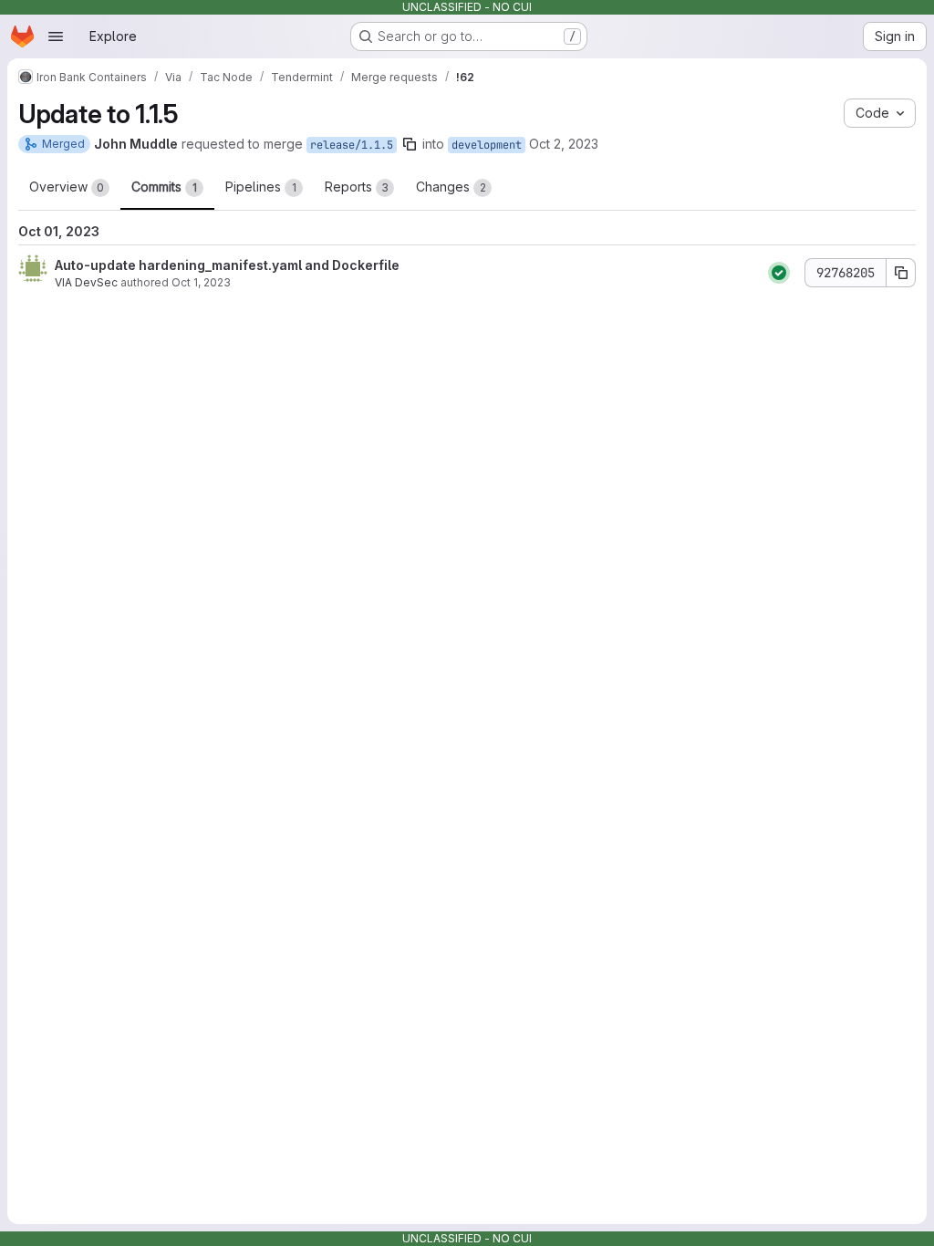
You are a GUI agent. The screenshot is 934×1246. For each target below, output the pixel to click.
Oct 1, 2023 (201, 282)
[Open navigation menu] (55, 36)
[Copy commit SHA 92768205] (901, 272)
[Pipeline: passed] (779, 273)
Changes (451, 186)
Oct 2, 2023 (563, 143)
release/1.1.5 (351, 145)
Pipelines (260, 186)
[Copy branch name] (409, 144)
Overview (66, 186)
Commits (164, 186)
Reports (357, 186)
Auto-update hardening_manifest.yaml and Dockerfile (227, 265)
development (486, 145)
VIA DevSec (86, 282)
